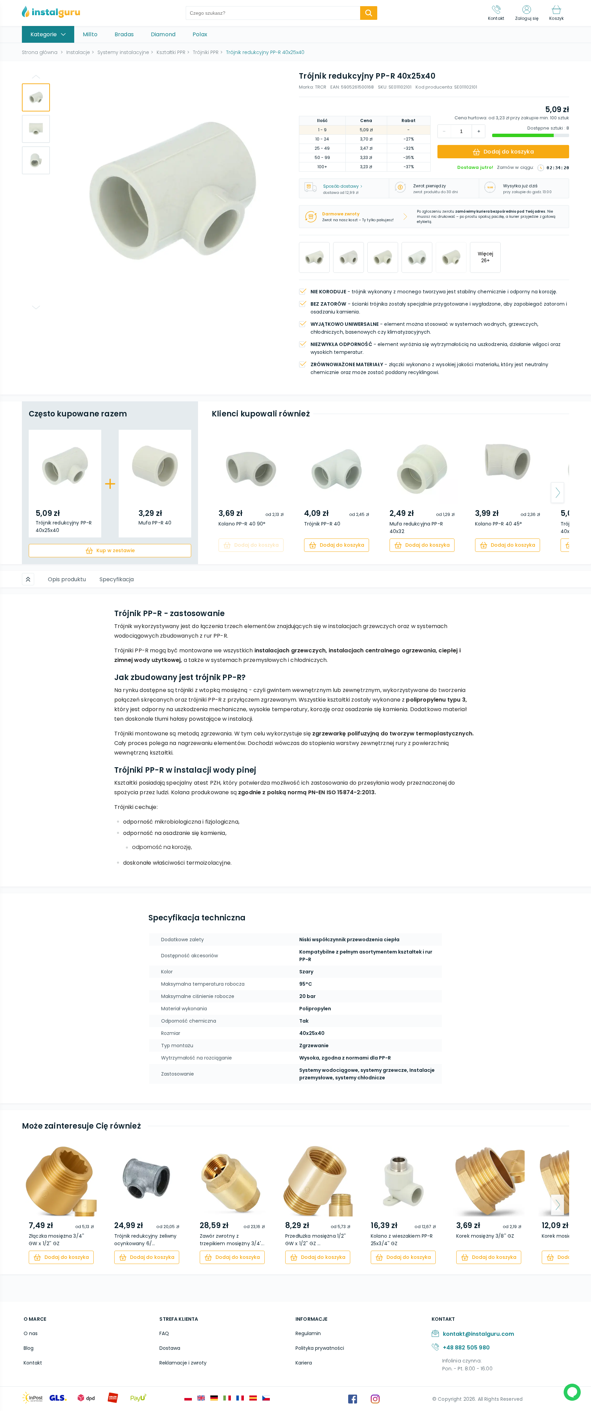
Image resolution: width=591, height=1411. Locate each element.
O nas (31, 1333)
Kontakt (33, 1362)
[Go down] (36, 307)
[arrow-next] (557, 492)
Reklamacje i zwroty (183, 1362)
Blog (29, 1348)
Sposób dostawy (341, 186)
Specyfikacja (117, 579)
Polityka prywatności (320, 1348)
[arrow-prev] (223, 492)
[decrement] (478, 131)
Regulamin (308, 1333)
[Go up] (36, 76)
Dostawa (169, 1348)
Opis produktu (67, 579)
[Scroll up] (28, 579)
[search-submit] (368, 13)
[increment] (444, 131)
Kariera (304, 1362)
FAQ (164, 1333)
